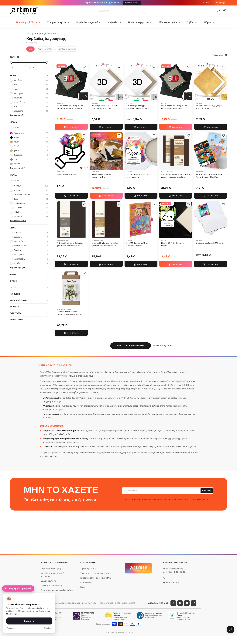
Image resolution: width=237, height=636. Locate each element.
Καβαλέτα (113, 22)
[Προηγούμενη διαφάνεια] (58, 82)
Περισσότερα (11, 614)
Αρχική (29, 33)
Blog (82, 587)
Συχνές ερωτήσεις (49, 581)
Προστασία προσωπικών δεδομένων (57, 590)
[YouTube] (187, 603)
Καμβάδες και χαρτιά (87, 22)
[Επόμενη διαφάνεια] (85, 82)
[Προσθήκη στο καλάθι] (71, 127)
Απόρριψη (11, 628)
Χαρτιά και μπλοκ (45, 49)
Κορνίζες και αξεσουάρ (67, 49)
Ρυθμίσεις (48, 628)
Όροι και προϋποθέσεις (51, 585)
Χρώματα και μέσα (57, 22)
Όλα (30, 49)
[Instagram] (180, 603)
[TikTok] (193, 603)
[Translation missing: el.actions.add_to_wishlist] (84, 66)
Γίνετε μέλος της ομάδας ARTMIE (95, 578)
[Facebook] (173, 603)
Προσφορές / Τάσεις (26, 22)
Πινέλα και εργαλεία (138, 22)
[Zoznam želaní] (218, 11)
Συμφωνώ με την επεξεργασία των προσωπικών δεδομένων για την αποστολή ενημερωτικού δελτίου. (165, 499)
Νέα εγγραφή (220, 3)
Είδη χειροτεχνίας (168, 22)
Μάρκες (208, 22)
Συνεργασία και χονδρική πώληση (95, 573)
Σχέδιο (190, 22)
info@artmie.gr (173, 582)
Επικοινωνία (86, 582)
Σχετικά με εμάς (88, 568)
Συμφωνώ (29, 621)
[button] (220, 55)
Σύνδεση (206, 3)
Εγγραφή (206, 490)
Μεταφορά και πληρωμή (52, 568)
